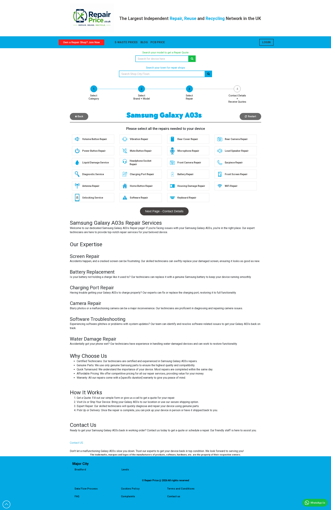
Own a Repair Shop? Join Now (81, 42)
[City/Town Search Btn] (208, 74)
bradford (80, 469)
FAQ (77, 496)
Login (266, 42)
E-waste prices (126, 42)
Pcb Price (158, 42)
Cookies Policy (130, 488)
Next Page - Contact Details (164, 211)
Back (80, 116)
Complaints (128, 496)
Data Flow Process (86, 488)
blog (144, 42)
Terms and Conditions (181, 488)
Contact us (173, 496)
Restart (251, 116)
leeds (125, 469)
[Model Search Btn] (192, 58)
